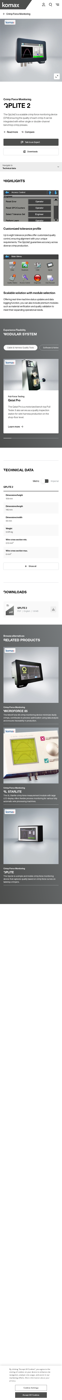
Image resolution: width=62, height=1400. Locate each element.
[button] (31, 1386)
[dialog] (31, 1383)
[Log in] (43, 4)
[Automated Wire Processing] (11, 4)
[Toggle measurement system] (45, 481)
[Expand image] (57, 76)
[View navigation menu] (57, 4)
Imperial (55, 481)
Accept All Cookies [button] (31, 1395)
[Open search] (50, 4)
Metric (36, 481)
